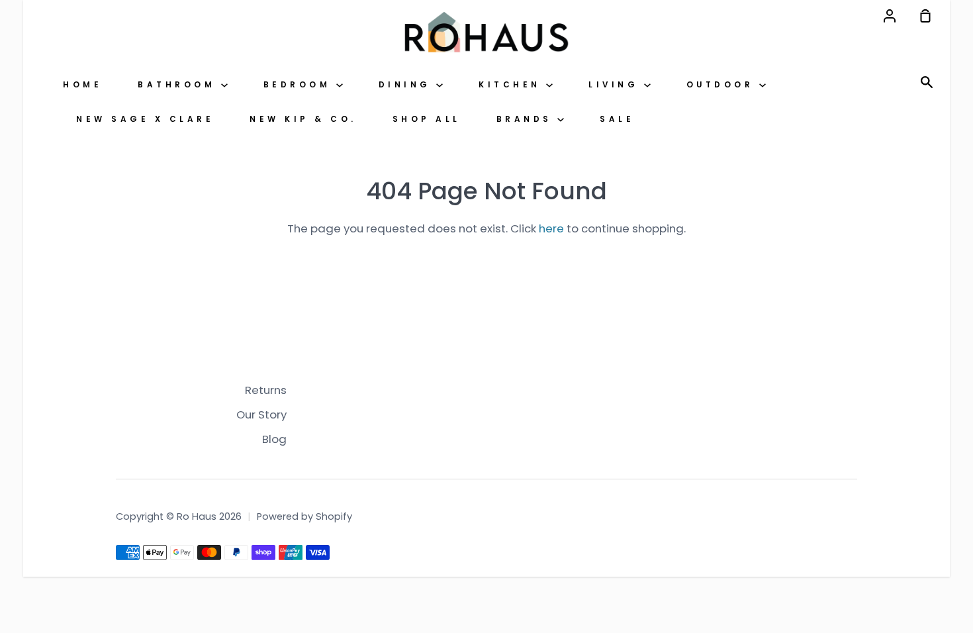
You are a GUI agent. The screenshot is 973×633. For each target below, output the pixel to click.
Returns (266, 390)
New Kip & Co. (303, 119)
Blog (274, 439)
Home (82, 84)
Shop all (427, 119)
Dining (408, 84)
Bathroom (179, 84)
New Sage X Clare (145, 119)
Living (616, 84)
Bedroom (299, 84)
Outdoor (722, 84)
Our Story (261, 414)
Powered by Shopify (304, 516)
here (551, 228)
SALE (617, 119)
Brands (527, 119)
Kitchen (512, 84)
